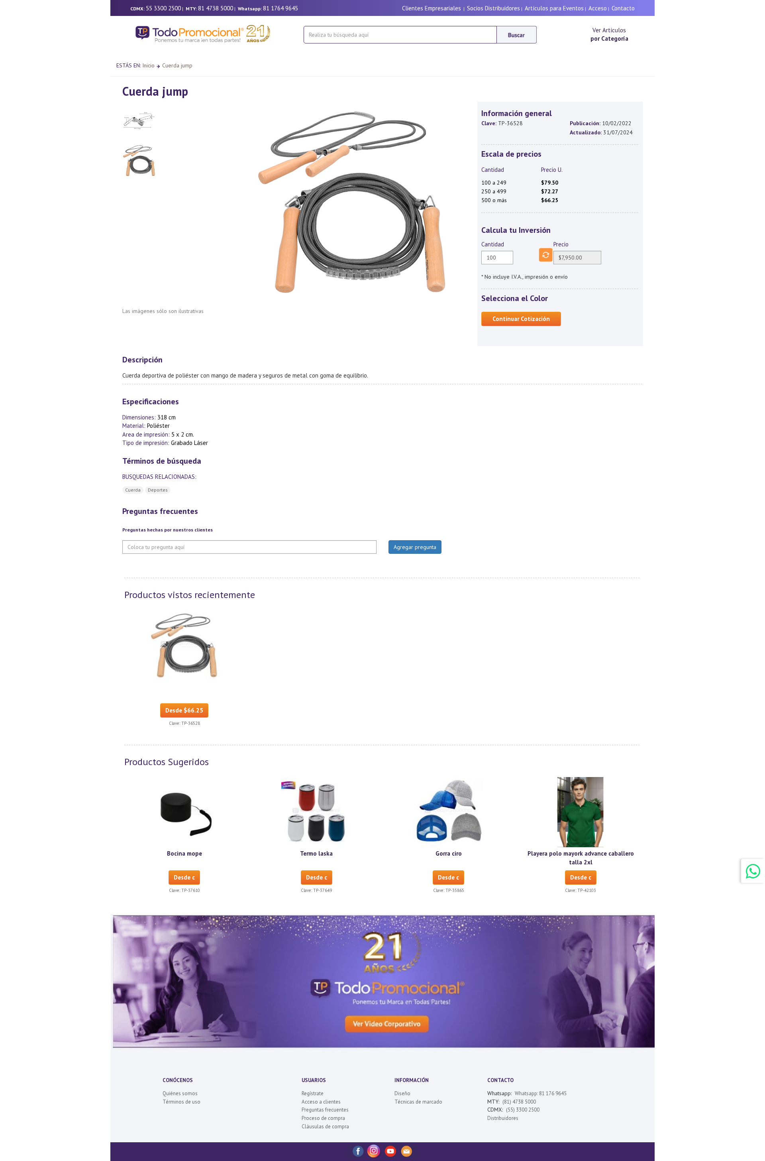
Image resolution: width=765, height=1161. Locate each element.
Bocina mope (184, 853)
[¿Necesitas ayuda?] (753, 871)
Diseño (402, 1093)
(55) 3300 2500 (522, 1109)
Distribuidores (502, 1118)
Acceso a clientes (321, 1101)
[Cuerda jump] (184, 644)
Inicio (148, 65)
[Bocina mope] (184, 811)
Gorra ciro (448, 853)
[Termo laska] (316, 811)
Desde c (184, 877)
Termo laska (316, 853)
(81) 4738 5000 (519, 1101)
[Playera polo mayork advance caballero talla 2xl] (580, 811)
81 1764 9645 (280, 8)
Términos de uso (181, 1101)
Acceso (597, 8)
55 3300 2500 (163, 8)
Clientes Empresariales (431, 8)
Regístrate (313, 1093)
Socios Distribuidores (493, 8)
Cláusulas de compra (325, 1126)
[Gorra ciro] (449, 811)
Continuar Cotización (521, 319)
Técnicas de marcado (418, 1101)
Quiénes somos (180, 1093)
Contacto (623, 8)
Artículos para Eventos (554, 8)
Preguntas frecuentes (325, 1109)
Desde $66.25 (184, 710)
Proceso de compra (323, 1118)
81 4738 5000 (215, 8)
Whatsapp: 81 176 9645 (541, 1093)
